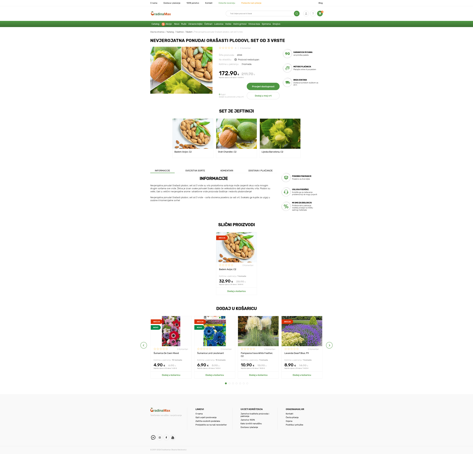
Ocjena (289, 421)
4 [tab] (236, 383)
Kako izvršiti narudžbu (251, 423)
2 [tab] (229, 383)
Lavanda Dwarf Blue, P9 (296, 353)
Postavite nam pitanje (251, 3)
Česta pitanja (292, 417)
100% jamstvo (192, 3)
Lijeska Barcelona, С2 (272, 151)
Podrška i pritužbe (294, 425)
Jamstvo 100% (248, 420)
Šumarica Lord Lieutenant (210, 353)
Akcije (169, 24)
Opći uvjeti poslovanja (205, 417)
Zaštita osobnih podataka (207, 421)
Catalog (155, 24)
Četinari (208, 24)
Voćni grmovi (239, 24)
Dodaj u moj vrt (263, 95)
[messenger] (153, 437)
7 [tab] (247, 383)
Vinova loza (254, 24)
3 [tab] (233, 383)
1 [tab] (226, 383)
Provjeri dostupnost (263, 86)
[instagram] (160, 437)
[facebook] (166, 437)
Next (329, 345)
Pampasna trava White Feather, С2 (257, 354)
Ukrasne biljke (195, 24)
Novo (176, 24)
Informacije (162, 170)
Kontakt (208, 3)
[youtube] (173, 437)
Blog (321, 3)
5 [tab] (240, 383)
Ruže (183, 24)
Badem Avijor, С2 (183, 151)
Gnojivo (276, 24)
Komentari (226, 170)
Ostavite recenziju (227, 3)
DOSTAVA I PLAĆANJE (260, 170)
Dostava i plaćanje (171, 3)
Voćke (228, 24)
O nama (153, 3)
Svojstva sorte (195, 170)
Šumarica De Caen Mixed (166, 353)
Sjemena (266, 24)
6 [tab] (244, 383)
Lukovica (218, 24)
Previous (143, 345)
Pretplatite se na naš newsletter (211, 425)
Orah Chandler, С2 (227, 151)
